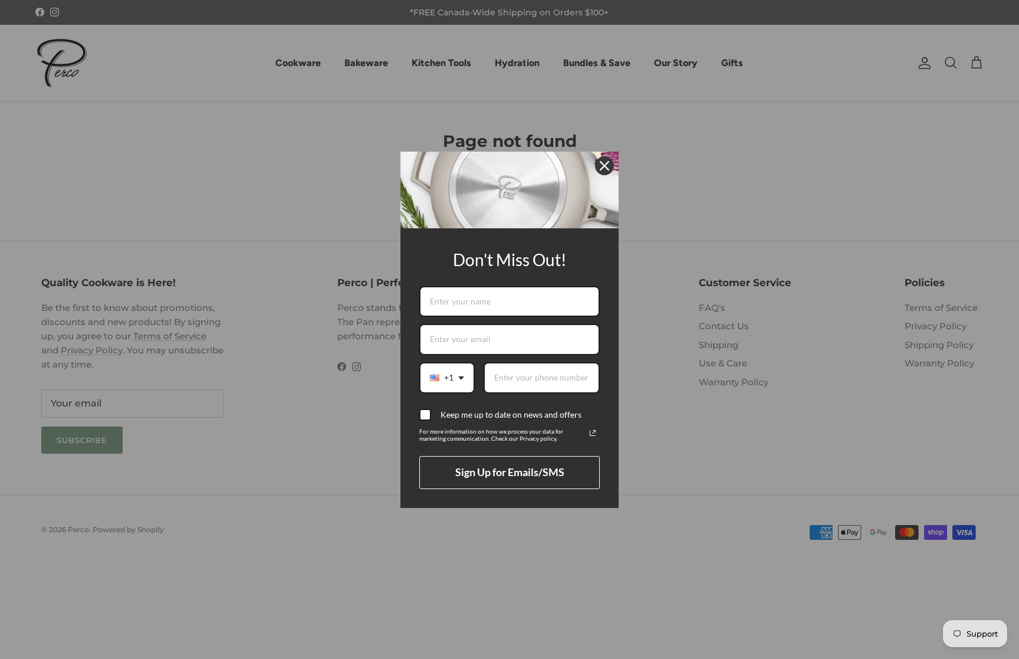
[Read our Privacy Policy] (593, 433)
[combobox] (447, 378)
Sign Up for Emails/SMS (509, 471)
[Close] (604, 166)
